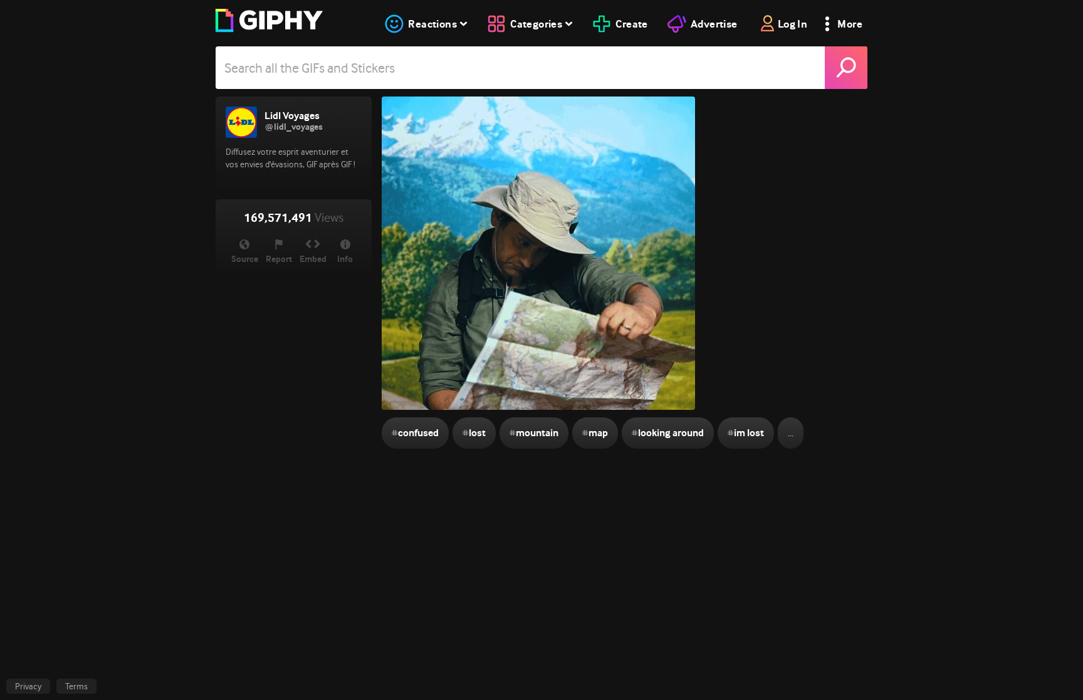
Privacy (28, 686)
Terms (76, 686)
